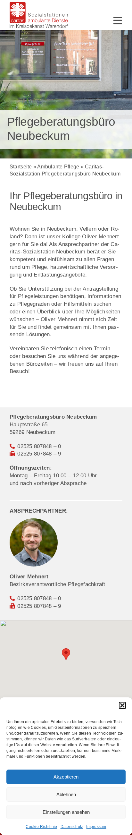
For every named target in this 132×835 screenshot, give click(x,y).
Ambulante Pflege (58, 166)
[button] (122, 705)
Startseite (21, 166)
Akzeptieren (66, 777)
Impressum (96, 826)
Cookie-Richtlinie (41, 826)
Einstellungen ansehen (66, 812)
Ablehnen (66, 794)
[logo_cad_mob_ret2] (39, 5)
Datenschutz (72, 826)
